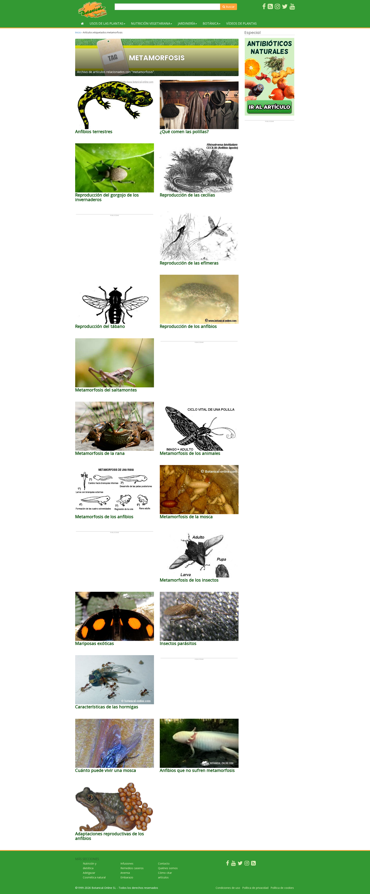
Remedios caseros (132, 868)
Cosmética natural (94, 877)
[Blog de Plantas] (253, 864)
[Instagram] (247, 864)
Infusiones (126, 863)
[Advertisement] (114, 243)
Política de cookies (282, 888)
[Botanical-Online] (93, 10)
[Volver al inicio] (82, 23)
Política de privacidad (255, 888)
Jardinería (186, 23)
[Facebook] (227, 864)
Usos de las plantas (106, 23)
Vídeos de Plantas (241, 23)
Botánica (211, 23)
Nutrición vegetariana (150, 23)
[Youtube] (233, 864)
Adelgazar (89, 873)
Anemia (125, 873)
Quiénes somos (168, 868)
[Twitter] (240, 864)
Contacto (164, 863)
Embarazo (126, 877)
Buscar (230, 6)
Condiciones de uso (228, 888)
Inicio (78, 32)
